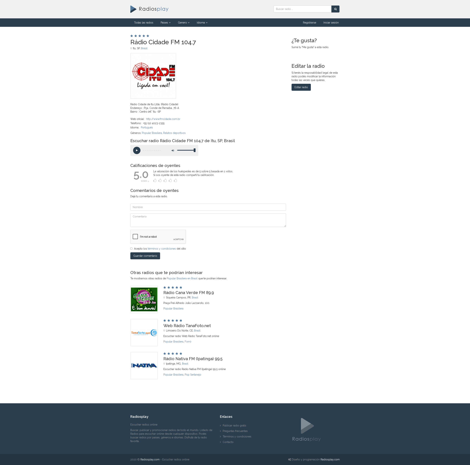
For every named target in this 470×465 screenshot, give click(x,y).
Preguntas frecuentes (235, 431)
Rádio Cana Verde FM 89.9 (188, 292)
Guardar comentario (145, 255)
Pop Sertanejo (193, 374)
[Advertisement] (229, 61)
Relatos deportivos (174, 132)
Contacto (228, 442)
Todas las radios (143, 22)
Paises (164, 22)
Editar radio (301, 87)
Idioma (201, 22)
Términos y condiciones (237, 436)
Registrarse (309, 22)
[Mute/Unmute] (172, 150)
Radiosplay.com (150, 459)
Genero (182, 22)
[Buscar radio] (335, 9)
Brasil (144, 48)
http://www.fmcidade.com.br (163, 119)
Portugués (147, 127)
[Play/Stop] (136, 150)
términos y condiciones (162, 248)
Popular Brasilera (152, 132)
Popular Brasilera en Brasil (182, 278)
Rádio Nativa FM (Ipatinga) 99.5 (193, 358)
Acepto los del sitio (160, 248)
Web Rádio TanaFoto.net (187, 325)
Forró (188, 341)
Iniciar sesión (331, 22)
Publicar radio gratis (234, 425)
